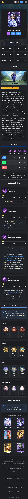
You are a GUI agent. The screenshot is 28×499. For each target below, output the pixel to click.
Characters (7, 7)
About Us (20, 487)
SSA (2, 7)
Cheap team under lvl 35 (14, 415)
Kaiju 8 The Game (20, 478)
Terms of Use (15, 487)
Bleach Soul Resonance (20, 481)
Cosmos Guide (22, 315)
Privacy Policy (8, 487)
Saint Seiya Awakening (7, 478)
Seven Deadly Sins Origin (8, 481)
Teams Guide (15, 409)
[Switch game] (16, 2)
